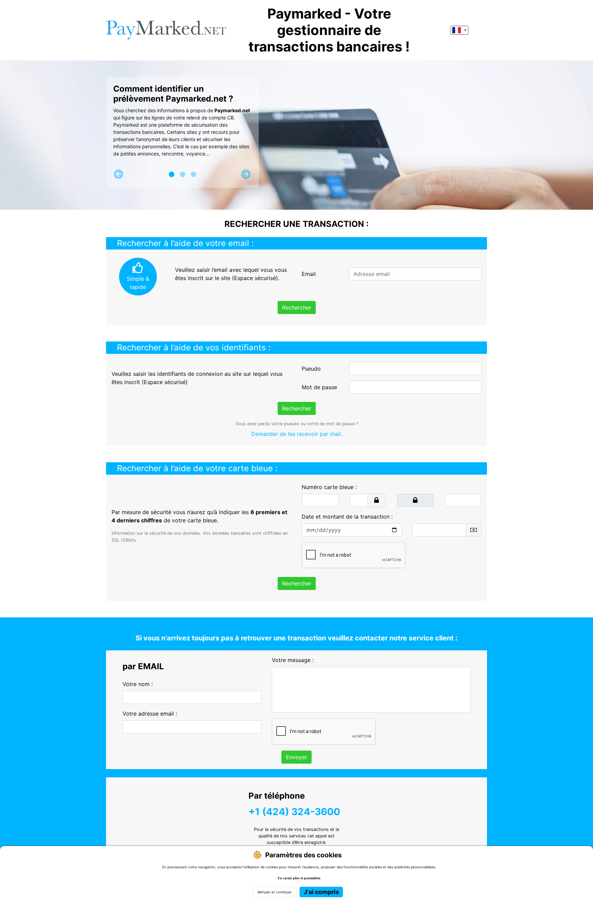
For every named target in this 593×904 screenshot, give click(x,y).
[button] (118, 174)
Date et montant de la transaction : (347, 516)
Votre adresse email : (150, 713)
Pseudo (311, 368)
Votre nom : (138, 684)
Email (309, 273)
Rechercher (296, 307)
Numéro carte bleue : (329, 487)
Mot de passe (319, 387)
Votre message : (293, 660)
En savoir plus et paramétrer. (299, 878)
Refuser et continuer (275, 892)
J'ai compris (321, 891)
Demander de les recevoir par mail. (296, 433)
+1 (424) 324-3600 (294, 812)
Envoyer (296, 757)
